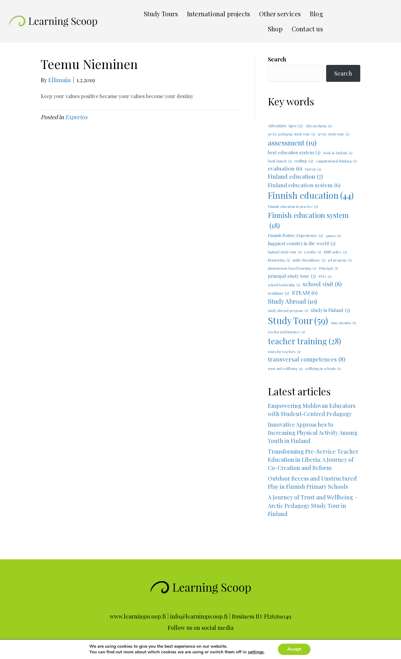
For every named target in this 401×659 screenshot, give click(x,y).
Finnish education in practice (293, 206)
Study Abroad (292, 301)
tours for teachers (284, 351)
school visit (322, 284)
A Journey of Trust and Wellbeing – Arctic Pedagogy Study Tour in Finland (314, 513)
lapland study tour (284, 252)
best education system (294, 152)
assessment (292, 142)
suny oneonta (343, 322)
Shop (275, 28)
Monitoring (279, 260)
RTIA (325, 276)
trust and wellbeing (285, 368)
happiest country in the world (302, 243)
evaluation (285, 168)
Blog (316, 13)
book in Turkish (337, 152)
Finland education (295, 176)
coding (303, 160)
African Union (318, 126)
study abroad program (288, 310)
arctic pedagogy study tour (291, 134)
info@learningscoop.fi (199, 616)
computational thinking (336, 161)
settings (256, 652)
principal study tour (292, 276)
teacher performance (286, 332)
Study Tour (298, 320)
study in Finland (330, 310)
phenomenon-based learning (292, 268)
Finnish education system (308, 220)
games (333, 235)
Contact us (307, 28)
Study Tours (161, 13)
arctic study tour (333, 134)
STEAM (304, 292)
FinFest (313, 169)
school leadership (284, 284)
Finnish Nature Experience (295, 235)
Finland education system (304, 184)
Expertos (76, 117)
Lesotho (312, 252)
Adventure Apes (285, 125)
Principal (328, 268)
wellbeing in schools (323, 368)
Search (277, 59)
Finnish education (311, 195)
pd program (340, 260)
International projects (218, 13)
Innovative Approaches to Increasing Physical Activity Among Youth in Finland (312, 433)
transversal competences (306, 359)
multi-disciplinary (309, 260)
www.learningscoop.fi (138, 616)
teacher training (304, 341)
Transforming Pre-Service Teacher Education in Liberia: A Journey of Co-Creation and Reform (313, 460)
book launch (280, 161)
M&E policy (335, 252)
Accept (294, 649)
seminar (278, 293)
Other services (280, 13)
